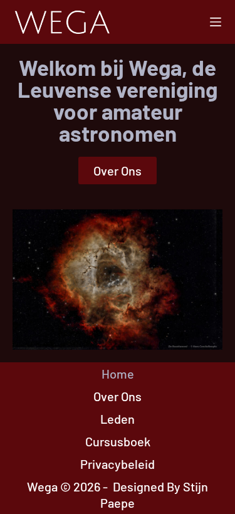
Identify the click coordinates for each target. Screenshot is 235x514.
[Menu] (215, 22)
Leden (117, 418)
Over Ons (117, 396)
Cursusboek (117, 441)
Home (118, 373)
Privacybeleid (117, 463)
